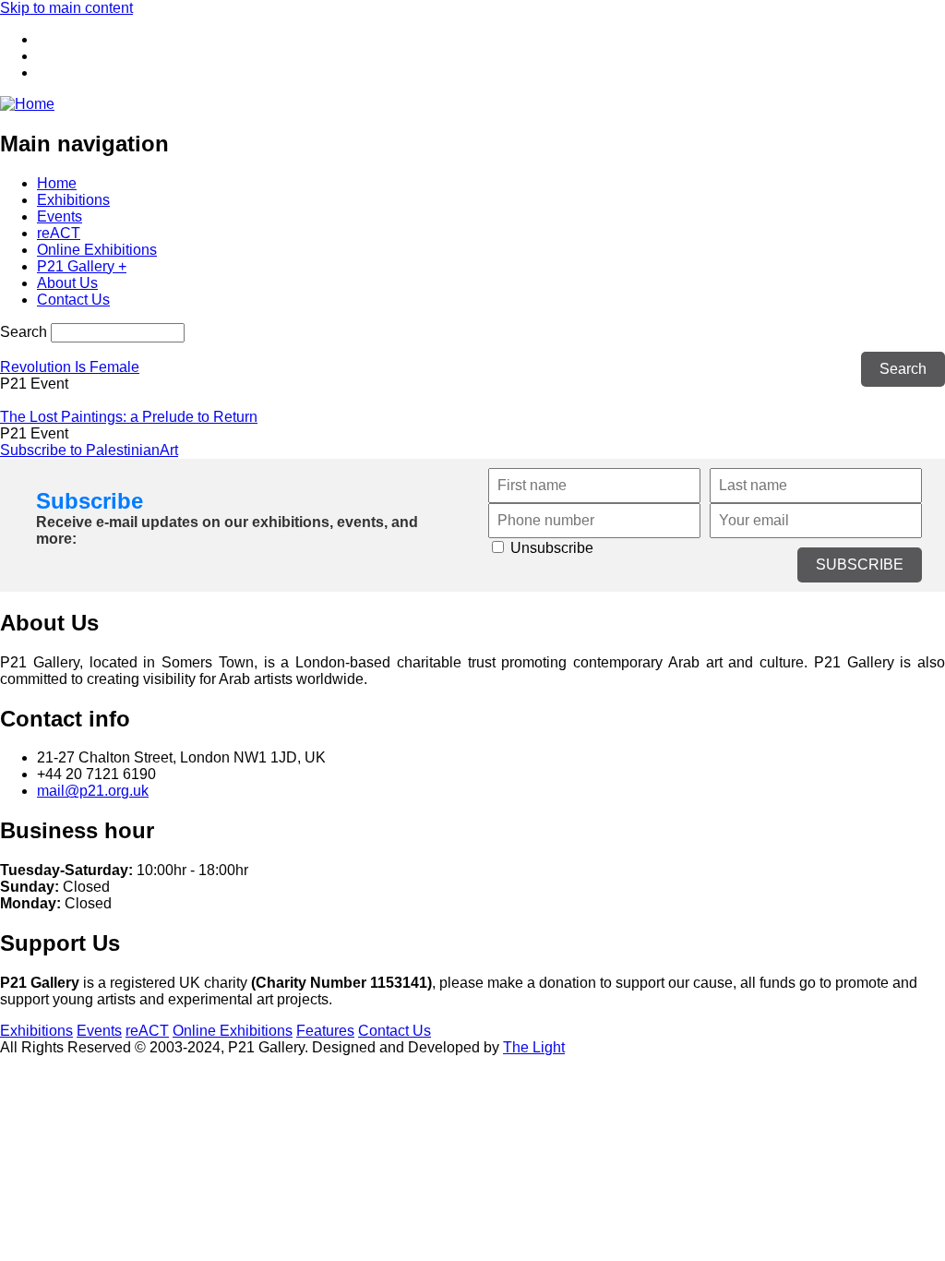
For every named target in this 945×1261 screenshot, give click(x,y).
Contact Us (73, 299)
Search (23, 332)
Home (57, 183)
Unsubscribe (550, 548)
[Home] (27, 104)
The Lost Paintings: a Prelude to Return (128, 417)
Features (325, 1031)
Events (59, 216)
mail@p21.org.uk (93, 791)
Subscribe (89, 500)
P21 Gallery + (81, 266)
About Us (67, 283)
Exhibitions (73, 200)
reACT (58, 233)
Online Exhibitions (97, 250)
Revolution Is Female (69, 367)
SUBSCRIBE (859, 564)
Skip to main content (66, 8)
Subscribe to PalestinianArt (89, 450)
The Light (534, 1047)
